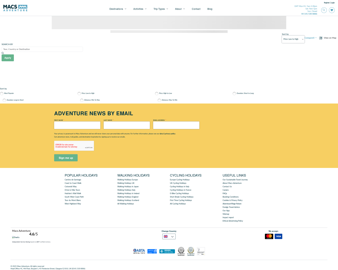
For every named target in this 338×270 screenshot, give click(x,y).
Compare (309, 38)
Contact (196, 8)
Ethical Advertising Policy (233, 221)
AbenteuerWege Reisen (232, 204)
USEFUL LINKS (234, 175)
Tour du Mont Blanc (73, 200)
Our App (226, 211)
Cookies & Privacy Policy (232, 200)
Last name (108, 120)
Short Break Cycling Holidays (181, 197)
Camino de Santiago (73, 180)
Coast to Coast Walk (73, 183)
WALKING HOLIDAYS (133, 175)
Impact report (228, 218)
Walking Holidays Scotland (128, 200)
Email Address (159, 120)
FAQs (225, 193)
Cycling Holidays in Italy (179, 187)
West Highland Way (73, 204)
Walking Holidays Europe (127, 180)
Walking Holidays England (127, 197)
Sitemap (226, 214)
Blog (209, 8)
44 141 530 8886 (309, 14)
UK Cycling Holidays (178, 183)
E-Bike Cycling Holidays (179, 193)
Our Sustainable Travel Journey (235, 180)
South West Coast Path (74, 197)
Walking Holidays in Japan (128, 187)
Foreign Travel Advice (231, 207)
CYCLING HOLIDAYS (186, 175)
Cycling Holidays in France (180, 190)
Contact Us (227, 187)
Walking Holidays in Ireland (128, 193)
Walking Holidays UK (125, 183)
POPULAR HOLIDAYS (81, 175)
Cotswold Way (71, 187)
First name (59, 120)
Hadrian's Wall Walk (73, 193)
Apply (7, 57)
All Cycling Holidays (178, 204)
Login (333, 3)
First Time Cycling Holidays (181, 200)
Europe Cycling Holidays (180, 180)
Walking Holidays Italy (126, 190)
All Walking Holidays (125, 204)
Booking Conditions (231, 197)
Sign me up (66, 158)
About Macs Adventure (232, 183)
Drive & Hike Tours (72, 190)
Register (327, 3)
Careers (226, 190)
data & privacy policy (167, 134)
